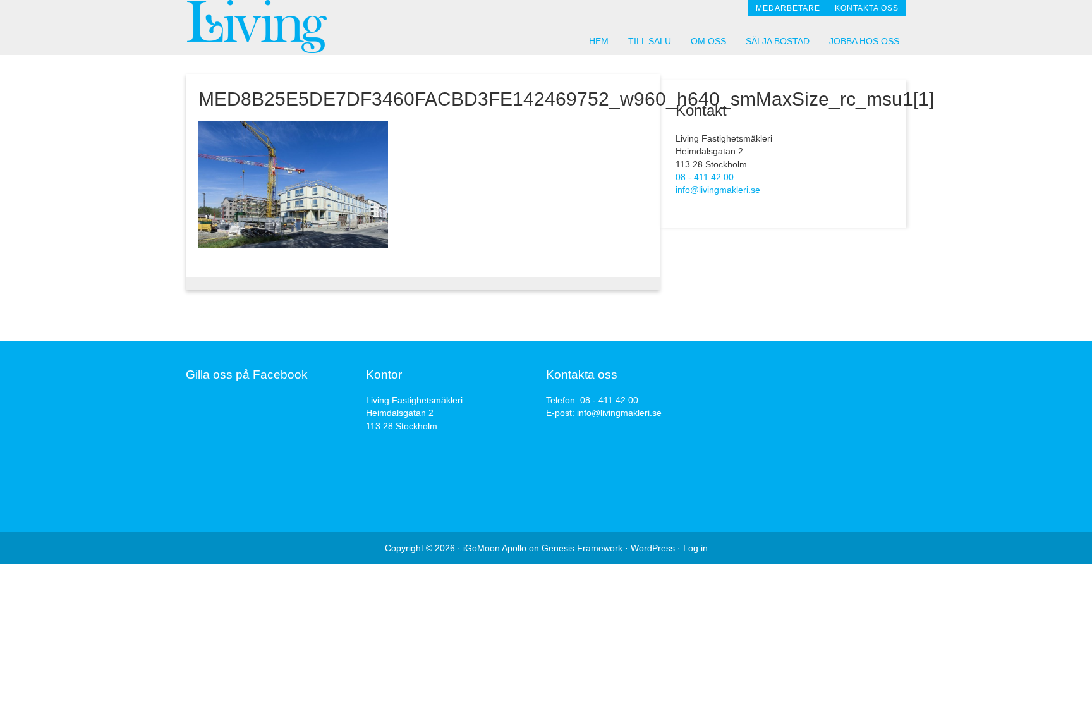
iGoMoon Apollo (494, 548)
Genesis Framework (582, 548)
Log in (695, 548)
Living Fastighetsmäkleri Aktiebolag (299, 27)
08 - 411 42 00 (705, 177)
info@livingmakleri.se (718, 190)
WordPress (653, 548)
